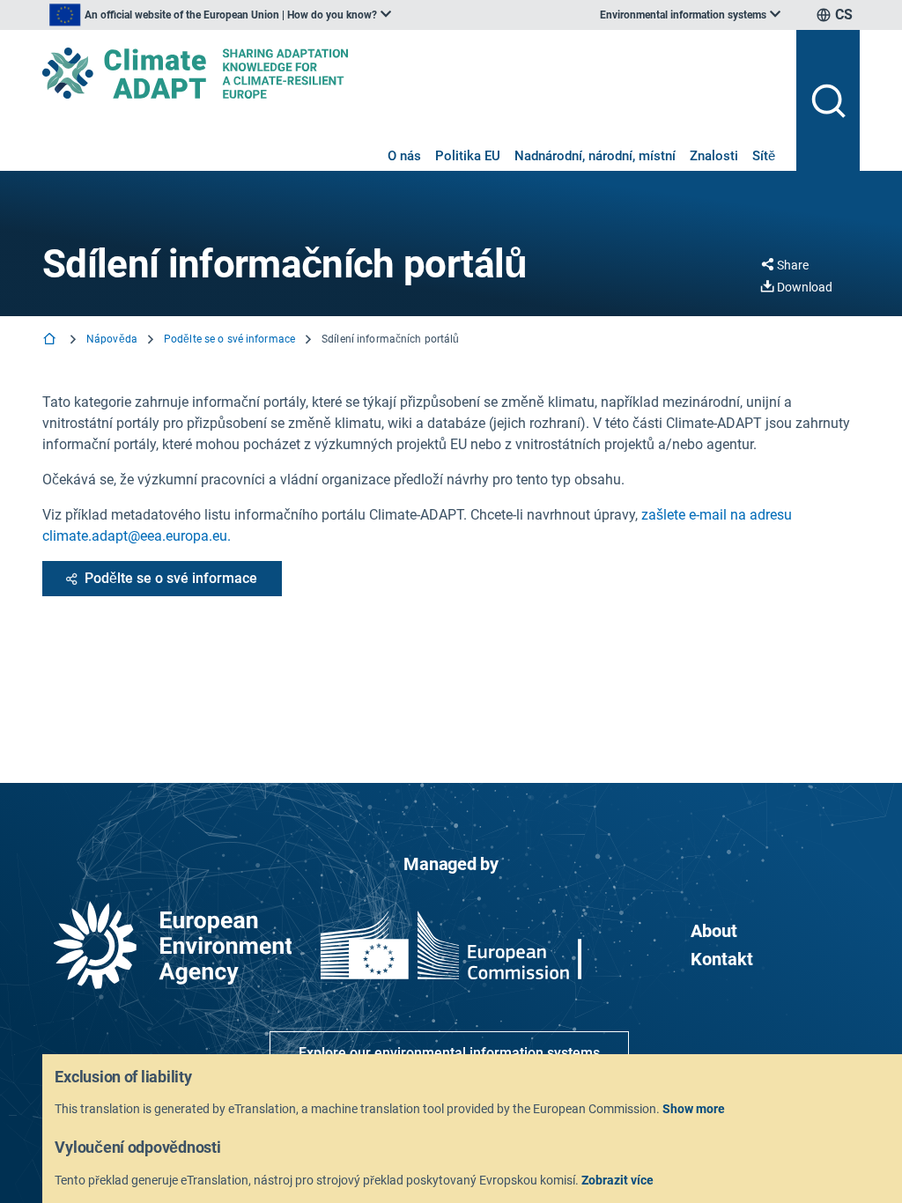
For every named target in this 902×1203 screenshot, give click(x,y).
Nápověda (111, 339)
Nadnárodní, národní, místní (595, 156)
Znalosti (714, 156)
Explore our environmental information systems (449, 1052)
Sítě (763, 156)
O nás (404, 156)
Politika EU (467, 156)
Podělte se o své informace (229, 339)
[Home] (51, 340)
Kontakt (722, 959)
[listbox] (220, 15)
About (714, 930)
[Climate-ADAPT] (412, 73)
